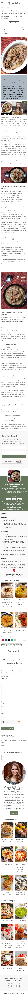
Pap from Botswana (9, 420)
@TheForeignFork (10, 575)
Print (9, 499)
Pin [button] (14, 499)
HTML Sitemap (9, 980)
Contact (16, 978)
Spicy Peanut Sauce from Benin (12, 415)
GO (14, 456)
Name (3, 706)
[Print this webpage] (14, 640)
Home (2, 7)
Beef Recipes (10, 644)
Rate (20, 499)
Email (3, 713)
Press (21, 978)
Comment (4, 682)
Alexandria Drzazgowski (15, 507)
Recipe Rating (4, 676)
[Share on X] (8, 640)
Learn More (14, 813)
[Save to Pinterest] (2, 640)
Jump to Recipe (14, 22)
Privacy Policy (18, 980)
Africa (7, 7)
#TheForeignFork (22, 575)
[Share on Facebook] (5, 640)
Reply (2, 745)
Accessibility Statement (14, 983)
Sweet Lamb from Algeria (10, 418)
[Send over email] (11, 640)
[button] (11, 494)
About (11, 978)
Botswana (18, 644)
